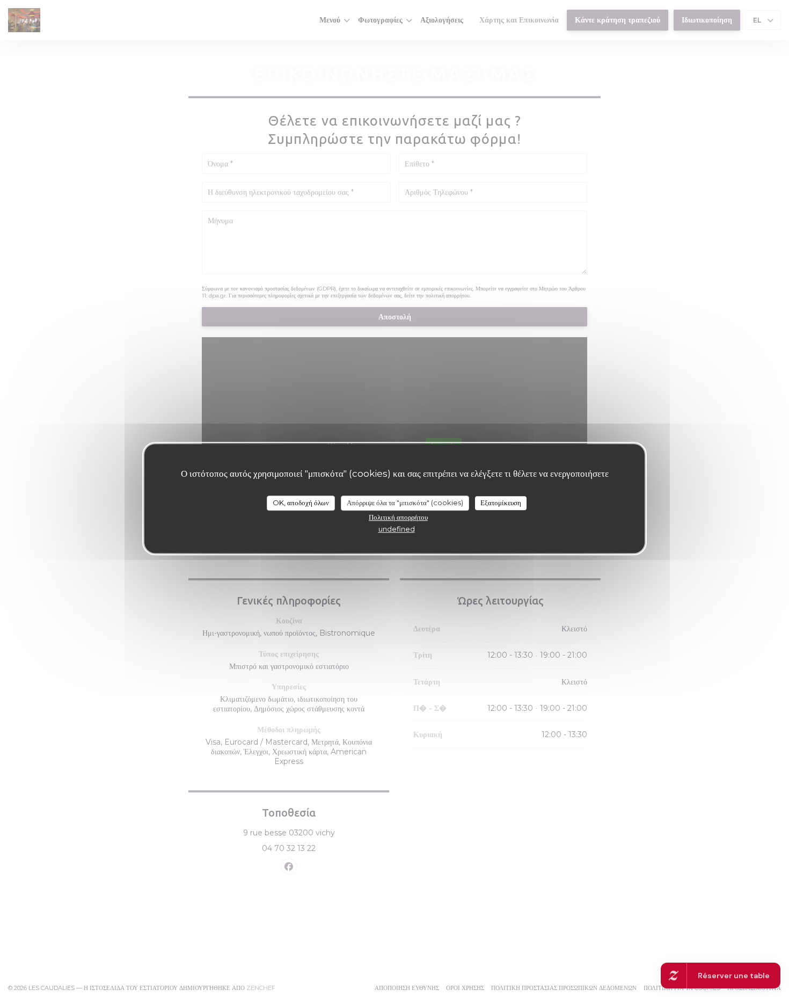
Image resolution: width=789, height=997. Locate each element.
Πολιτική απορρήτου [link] (398, 516)
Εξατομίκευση (500, 502)
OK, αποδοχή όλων (301, 502)
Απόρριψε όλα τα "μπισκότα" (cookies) (405, 502)
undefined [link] (396, 528)
